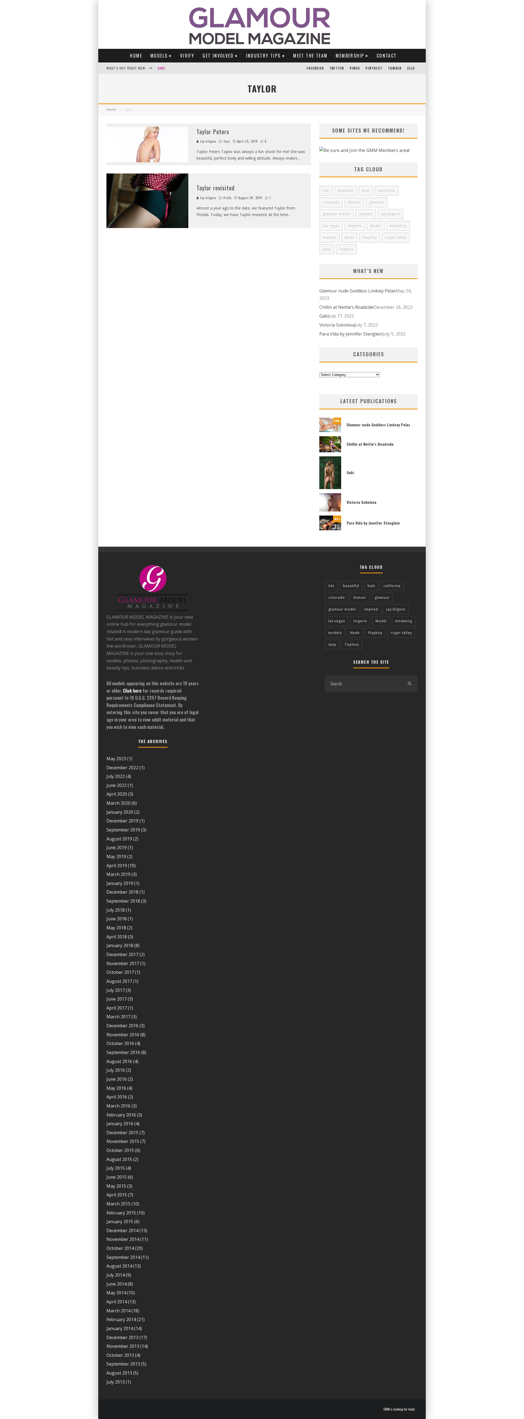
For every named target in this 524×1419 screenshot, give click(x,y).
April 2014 (116, 1302)
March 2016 (118, 1106)
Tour (226, 141)
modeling (398, 225)
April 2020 (116, 794)
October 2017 (120, 972)
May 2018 (116, 928)
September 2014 (123, 1257)
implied (366, 214)
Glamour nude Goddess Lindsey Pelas (357, 291)
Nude (349, 237)
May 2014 (116, 1293)
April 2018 (116, 937)
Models (159, 55)
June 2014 (116, 1284)
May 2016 (116, 1088)
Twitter (336, 68)
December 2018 (122, 892)
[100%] (330, 430)
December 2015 (122, 1133)
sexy (327, 249)
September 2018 (123, 901)
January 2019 (119, 883)
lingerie (355, 225)
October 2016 (120, 1043)
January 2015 (119, 1222)
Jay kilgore (207, 141)
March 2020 (118, 803)
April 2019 (116, 866)
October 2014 (120, 1248)
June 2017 (116, 999)
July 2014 (115, 1275)
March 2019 (118, 874)
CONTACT (387, 55)
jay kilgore (390, 214)
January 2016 (119, 1124)
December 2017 (122, 954)
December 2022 (122, 768)
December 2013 (122, 1337)
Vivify (187, 55)
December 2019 (122, 821)
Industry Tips (263, 55)
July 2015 (115, 1168)
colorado (331, 202)
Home (136, 55)
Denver (354, 202)
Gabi (161, 68)
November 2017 (122, 963)
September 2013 (123, 1364)
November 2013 (122, 1346)
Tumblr (395, 68)
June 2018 (116, 919)
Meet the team (310, 55)
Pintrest (373, 68)
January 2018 (119, 945)
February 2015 (121, 1213)
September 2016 (123, 1052)
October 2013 (120, 1355)
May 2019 (116, 857)
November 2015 (122, 1141)
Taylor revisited (215, 187)
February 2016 (121, 1115)
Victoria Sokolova (337, 325)
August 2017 (119, 981)
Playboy (370, 237)
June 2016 (116, 1079)
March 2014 (118, 1311)
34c (326, 190)
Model (375, 225)
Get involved (218, 55)
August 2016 (119, 1061)
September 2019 (123, 830)
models (329, 237)
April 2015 (116, 1195)
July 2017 (115, 990)
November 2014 (122, 1239)
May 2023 (116, 759)
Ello (411, 68)
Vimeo (355, 68)
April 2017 (116, 1008)
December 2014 (122, 1231)
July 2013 (115, 1382)
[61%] (330, 529)
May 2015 (116, 1186)
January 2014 (119, 1328)
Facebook (315, 68)
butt (366, 190)
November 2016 (122, 1035)
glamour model (336, 214)
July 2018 (115, 910)
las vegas (331, 225)
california (386, 190)
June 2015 (116, 1177)
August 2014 (119, 1266)
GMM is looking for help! (399, 1409)
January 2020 (119, 812)
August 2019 (119, 839)
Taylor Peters (212, 131)
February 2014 (121, 1319)
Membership (350, 55)
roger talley (395, 237)
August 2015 (119, 1159)
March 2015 (118, 1204)
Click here (132, 690)
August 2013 (119, 1373)
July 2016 (115, 1070)
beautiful (346, 190)
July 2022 (115, 776)
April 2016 (116, 1097)
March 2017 (118, 1017)
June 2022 (116, 785)
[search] (409, 683)
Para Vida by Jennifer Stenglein (351, 334)
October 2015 (120, 1150)
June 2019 (116, 848)
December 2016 (122, 1026)
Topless (346, 249)
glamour (376, 202)
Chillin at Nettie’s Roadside (346, 307)
